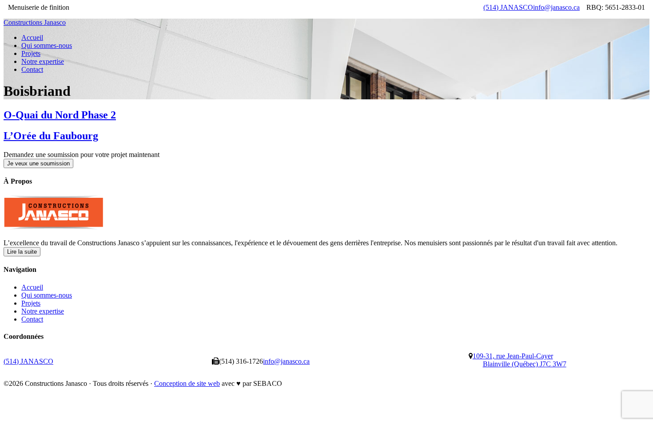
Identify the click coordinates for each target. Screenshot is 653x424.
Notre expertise (42, 311)
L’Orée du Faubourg (51, 135)
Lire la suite (22, 251)
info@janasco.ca (556, 7)
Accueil (32, 287)
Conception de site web (187, 383)
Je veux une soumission (38, 163)
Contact (32, 319)
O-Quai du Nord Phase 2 (60, 115)
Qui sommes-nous (46, 295)
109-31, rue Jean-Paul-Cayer (519, 360)
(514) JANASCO (508, 7)
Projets (30, 303)
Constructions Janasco (35, 22)
